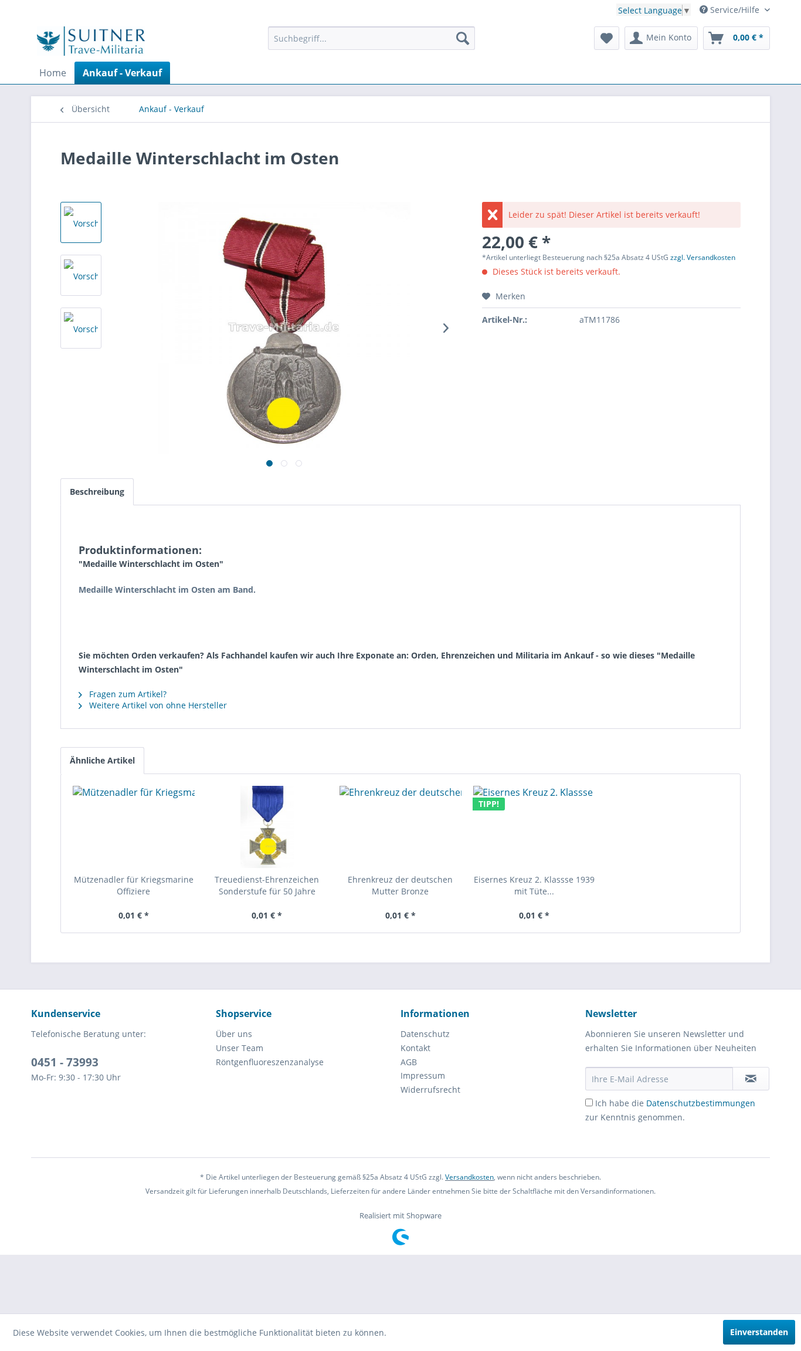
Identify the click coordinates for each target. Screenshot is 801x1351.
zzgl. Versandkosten (702, 257)
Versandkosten (469, 1177)
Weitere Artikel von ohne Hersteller (157, 705)
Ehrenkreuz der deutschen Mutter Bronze (400, 885)
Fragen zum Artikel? (127, 694)
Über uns (234, 1033)
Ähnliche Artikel (102, 760)
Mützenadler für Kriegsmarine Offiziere (134, 885)
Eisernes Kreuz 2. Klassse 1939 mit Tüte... (534, 885)
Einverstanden (759, 1332)
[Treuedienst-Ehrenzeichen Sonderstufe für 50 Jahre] (267, 827)
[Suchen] (462, 38)
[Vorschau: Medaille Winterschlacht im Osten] (80, 222)
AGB (408, 1062)
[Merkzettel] (606, 38)
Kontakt (415, 1047)
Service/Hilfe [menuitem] (735, 9)
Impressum (422, 1075)
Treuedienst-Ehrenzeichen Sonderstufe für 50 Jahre (267, 885)
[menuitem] (371, 38)
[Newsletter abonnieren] (750, 1078)
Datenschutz (425, 1033)
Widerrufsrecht (430, 1089)
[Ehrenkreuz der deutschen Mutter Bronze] (400, 827)
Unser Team (239, 1047)
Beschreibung (97, 491)
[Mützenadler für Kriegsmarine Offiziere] (134, 827)
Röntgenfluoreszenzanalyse (270, 1062)
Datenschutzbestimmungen (700, 1103)
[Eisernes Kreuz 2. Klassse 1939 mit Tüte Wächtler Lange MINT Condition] (534, 827)
